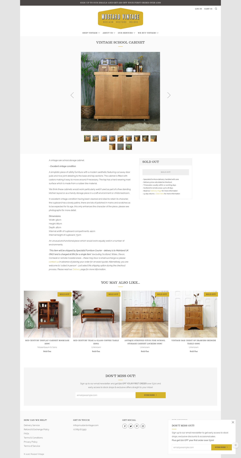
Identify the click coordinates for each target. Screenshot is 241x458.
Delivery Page (156, 191)
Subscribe (149, 395)
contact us (54, 261)
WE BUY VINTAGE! (147, 33)
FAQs (26, 433)
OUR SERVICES (125, 33)
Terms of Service (32, 446)
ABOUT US (108, 33)
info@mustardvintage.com (86, 425)
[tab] (87, 138)
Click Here (160, 194)
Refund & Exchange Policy (36, 429)
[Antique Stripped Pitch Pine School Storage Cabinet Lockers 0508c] (145, 314)
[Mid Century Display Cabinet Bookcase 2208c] (47, 314)
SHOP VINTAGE (90, 33)
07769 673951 (79, 429)
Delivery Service (32, 425)
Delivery (76, 269)
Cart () (208, 9)
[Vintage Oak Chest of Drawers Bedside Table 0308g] (193, 314)
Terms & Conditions (33, 437)
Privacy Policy (30, 442)
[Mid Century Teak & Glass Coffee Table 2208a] (96, 314)
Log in (198, 9)
